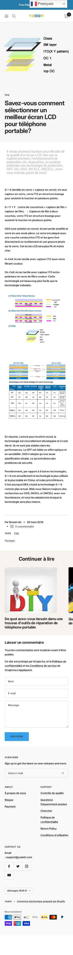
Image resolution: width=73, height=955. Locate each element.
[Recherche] (14, 16)
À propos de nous (15, 793)
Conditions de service (43, 665)
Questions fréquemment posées (53, 802)
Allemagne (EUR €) (17, 890)
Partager (10, 540)
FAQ (7, 95)
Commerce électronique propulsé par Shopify (41, 901)
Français (45, 4)
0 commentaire (24, 526)
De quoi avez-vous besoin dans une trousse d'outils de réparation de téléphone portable (34, 623)
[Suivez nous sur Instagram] (26, 866)
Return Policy (48, 828)
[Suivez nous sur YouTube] (9, 875)
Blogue (9, 799)
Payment (10, 806)
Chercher (46, 810)
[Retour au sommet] (62, 929)
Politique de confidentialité (49, 819)
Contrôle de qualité (52, 793)
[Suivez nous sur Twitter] (17, 866)
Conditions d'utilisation (54, 835)
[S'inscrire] (62, 773)
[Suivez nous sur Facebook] (9, 866)
